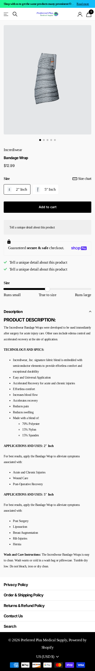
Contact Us (13, 616)
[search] (15, 14)
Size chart (84, 179)
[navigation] (40, 140)
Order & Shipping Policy (24, 595)
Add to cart (47, 207)
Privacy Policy (16, 584)
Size (47, 179)
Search (10, 626)
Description (13, 311)
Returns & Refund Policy (24, 605)
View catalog (6, 14)
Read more (83, 4)
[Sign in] (80, 14)
